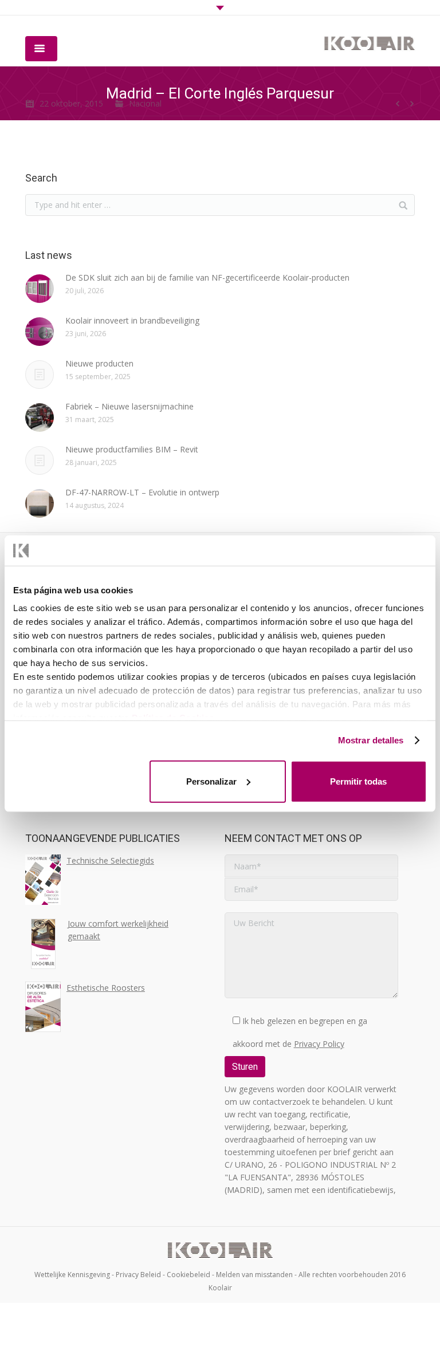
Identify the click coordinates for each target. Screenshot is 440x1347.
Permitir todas (358, 781)
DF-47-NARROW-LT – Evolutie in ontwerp (142, 492)
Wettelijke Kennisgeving (72, 1274)
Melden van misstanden (254, 1274)
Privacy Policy (319, 1043)
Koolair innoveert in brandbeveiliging (132, 320)
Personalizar (211, 781)
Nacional (145, 103)
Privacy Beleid (138, 1274)
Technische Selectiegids (110, 860)
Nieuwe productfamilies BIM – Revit (131, 449)
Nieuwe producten (99, 363)
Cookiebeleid (188, 1274)
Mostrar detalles (371, 740)
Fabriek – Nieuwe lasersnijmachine (129, 406)
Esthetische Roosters (105, 987)
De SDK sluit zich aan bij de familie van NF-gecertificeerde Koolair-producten (207, 277)
